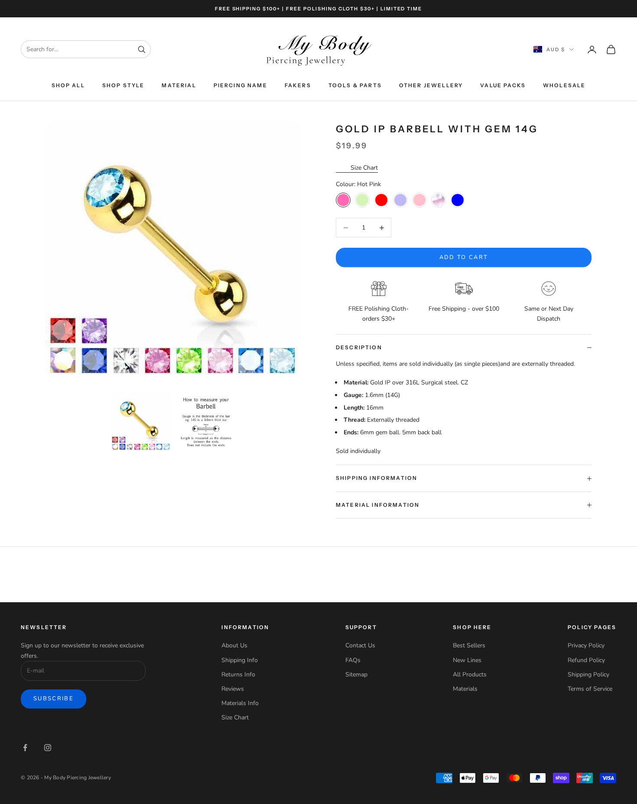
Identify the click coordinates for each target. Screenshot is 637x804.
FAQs (353, 660)
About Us (234, 645)
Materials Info (240, 703)
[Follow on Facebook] (25, 747)
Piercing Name (240, 85)
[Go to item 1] (140, 420)
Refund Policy (586, 660)
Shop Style (123, 85)
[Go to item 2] (206, 420)
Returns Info (238, 674)
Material (179, 85)
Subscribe (53, 698)
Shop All (68, 85)
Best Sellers (469, 645)
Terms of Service (590, 689)
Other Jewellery (431, 85)
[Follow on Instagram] (47, 747)
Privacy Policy (586, 645)
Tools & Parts (355, 85)
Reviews (232, 689)
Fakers (298, 85)
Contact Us (360, 645)
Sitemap (356, 674)
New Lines (467, 660)
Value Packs (503, 85)
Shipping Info (239, 660)
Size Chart (364, 168)
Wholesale (564, 85)
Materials (465, 689)
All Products (470, 674)
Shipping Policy (588, 674)
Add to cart (463, 257)
